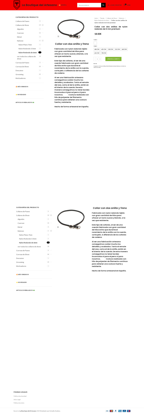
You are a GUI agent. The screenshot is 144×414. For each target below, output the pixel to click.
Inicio (96, 18)
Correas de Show (22, 67)
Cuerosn (20, 33)
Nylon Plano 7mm (25, 45)
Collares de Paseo (22, 21)
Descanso (19, 70)
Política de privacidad (20, 396)
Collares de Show (22, 25)
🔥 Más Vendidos (22, 87)
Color (95, 39)
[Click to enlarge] (58, 36)
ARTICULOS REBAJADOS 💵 (25, 102)
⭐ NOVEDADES (21, 95)
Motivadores (21, 78)
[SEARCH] (103, 5)
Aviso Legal (17, 399)
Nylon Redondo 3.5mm (27, 49)
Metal (19, 37)
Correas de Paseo (22, 63)
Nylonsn (20, 41)
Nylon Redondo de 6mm (28, 53)
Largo (95, 46)
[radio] (95, 42)
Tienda (102, 18)
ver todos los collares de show (26, 57)
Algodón (20, 29)
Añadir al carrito (113, 59)
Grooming (19, 74)
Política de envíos (19, 403)
